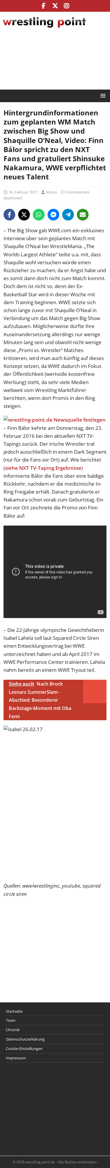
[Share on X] (24, 215)
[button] (102, 95)
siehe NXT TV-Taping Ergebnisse (43, 467)
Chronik (13, 1029)
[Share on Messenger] (53, 215)
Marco (51, 192)
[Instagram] (66, 6)
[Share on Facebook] (9, 215)
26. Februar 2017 (23, 192)
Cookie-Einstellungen (24, 1048)
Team (11, 1020)
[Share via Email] (83, 215)
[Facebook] (43, 6)
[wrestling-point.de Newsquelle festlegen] (55, 419)
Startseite (14, 1011)
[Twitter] (55, 6)
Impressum (16, 1058)
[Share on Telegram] (68, 215)
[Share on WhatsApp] (39, 215)
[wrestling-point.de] (44, 28)
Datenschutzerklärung (25, 1039)
